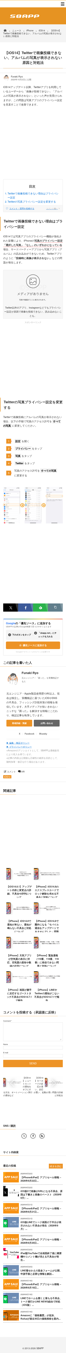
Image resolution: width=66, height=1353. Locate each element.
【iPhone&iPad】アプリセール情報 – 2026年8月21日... (41, 1210)
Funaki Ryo (17, 76)
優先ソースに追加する (35, 645)
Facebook (29, 733)
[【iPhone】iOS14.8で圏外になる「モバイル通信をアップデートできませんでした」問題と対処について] (47, 915)
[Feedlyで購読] (40, 607)
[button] (55, 607)
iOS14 (7, 776)
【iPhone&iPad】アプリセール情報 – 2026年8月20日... (41, 1241)
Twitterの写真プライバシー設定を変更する (32, 201)
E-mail (5, 1052)
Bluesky (43, 733)
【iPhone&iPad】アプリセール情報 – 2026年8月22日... (41, 1179)
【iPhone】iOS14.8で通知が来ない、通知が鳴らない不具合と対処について (19, 926)
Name (5, 1044)
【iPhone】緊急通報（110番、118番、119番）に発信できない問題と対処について (47, 961)
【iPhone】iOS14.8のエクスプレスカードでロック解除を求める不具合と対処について (47, 892)
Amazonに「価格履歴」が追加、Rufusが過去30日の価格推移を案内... (41, 1317)
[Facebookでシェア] (25, 607)
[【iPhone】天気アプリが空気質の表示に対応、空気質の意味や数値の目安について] (19, 949)
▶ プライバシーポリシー (19, 746)
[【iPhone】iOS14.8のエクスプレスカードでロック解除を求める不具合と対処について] (47, 881)
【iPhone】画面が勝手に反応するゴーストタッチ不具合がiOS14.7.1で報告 (19, 995)
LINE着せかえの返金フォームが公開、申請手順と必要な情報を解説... (41, 1272)
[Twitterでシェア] (10, 607)
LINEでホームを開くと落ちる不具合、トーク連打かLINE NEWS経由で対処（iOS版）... (41, 1302)
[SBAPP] (23, 18)
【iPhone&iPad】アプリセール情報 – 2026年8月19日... (41, 1286)
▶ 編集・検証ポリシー (17, 742)
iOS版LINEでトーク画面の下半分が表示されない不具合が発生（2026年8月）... (41, 1226)
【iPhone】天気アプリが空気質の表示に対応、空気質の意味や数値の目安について (19, 961)
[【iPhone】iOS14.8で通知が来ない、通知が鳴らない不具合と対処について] (19, 915)
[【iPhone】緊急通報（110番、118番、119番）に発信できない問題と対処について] (47, 949)
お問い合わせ (47, 723)
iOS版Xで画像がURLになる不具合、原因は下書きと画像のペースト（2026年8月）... (41, 1194)
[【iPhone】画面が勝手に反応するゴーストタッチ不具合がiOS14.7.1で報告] (19, 984)
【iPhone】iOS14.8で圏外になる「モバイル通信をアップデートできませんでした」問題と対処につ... (47, 928)
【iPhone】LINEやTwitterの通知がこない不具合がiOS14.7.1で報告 (46, 995)
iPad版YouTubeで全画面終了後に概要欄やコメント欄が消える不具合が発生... (41, 1257)
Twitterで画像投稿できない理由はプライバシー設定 (33, 195)
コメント (11, 771)
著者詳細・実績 (19, 723)
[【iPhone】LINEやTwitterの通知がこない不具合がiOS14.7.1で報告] (47, 984)
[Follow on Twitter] (24, 1136)
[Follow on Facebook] (33, 1136)
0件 (23, 771)
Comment (7, 1021)
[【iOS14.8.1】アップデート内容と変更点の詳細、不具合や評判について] (19, 881)
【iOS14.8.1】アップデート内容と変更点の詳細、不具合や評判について (19, 892)
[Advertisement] (33, 145)
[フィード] (42, 1136)
